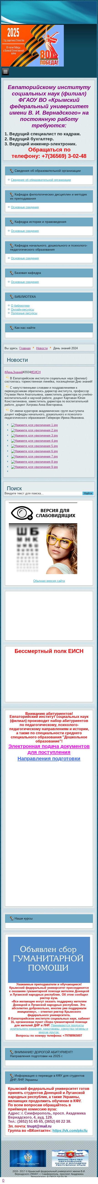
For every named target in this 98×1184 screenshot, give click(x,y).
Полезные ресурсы (24, 313)
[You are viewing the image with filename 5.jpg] (34, 446)
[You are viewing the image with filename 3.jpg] (34, 435)
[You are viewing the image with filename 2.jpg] (34, 430)
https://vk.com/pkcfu (70, 1131)
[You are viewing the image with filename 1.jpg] (34, 425)
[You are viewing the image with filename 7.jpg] (34, 456)
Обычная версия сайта (49, 581)
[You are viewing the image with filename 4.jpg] (34, 440)
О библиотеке (20, 305)
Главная (25, 348)
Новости (42, 348)
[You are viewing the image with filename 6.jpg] (34, 451)
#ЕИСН (36, 372)
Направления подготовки (49, 758)
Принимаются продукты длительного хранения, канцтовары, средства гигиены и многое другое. (49, 1029)
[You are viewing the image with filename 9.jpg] (34, 467)
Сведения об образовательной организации (41, 180)
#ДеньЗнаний (14, 372)
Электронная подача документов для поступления (49, 749)
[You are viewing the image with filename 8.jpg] (34, 461)
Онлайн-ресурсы (22, 309)
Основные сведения (25, 207)
